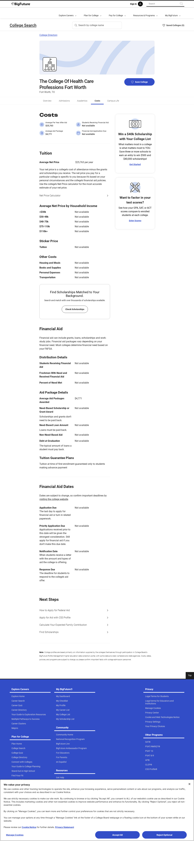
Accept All (117, 835)
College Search (23, 25)
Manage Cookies (14, 835)
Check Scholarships (74, 309)
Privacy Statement (64, 827)
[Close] (189, 784)
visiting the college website (53, 499)
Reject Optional (164, 835)
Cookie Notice (29, 827)
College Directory (48, 35)
